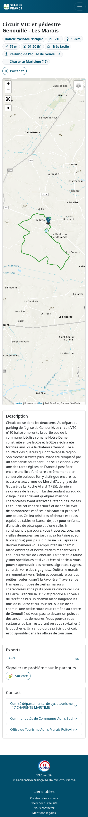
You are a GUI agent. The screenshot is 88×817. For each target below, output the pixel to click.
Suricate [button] (21, 676)
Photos (15, 71)
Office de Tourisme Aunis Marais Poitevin (42, 729)
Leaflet (19, 403)
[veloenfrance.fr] (12, 7)
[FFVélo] (44, 766)
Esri (40, 403)
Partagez (39, 71)
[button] (48, 220)
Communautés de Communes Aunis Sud (41, 718)
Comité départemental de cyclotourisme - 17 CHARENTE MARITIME (41, 705)
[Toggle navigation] (80, 6)
